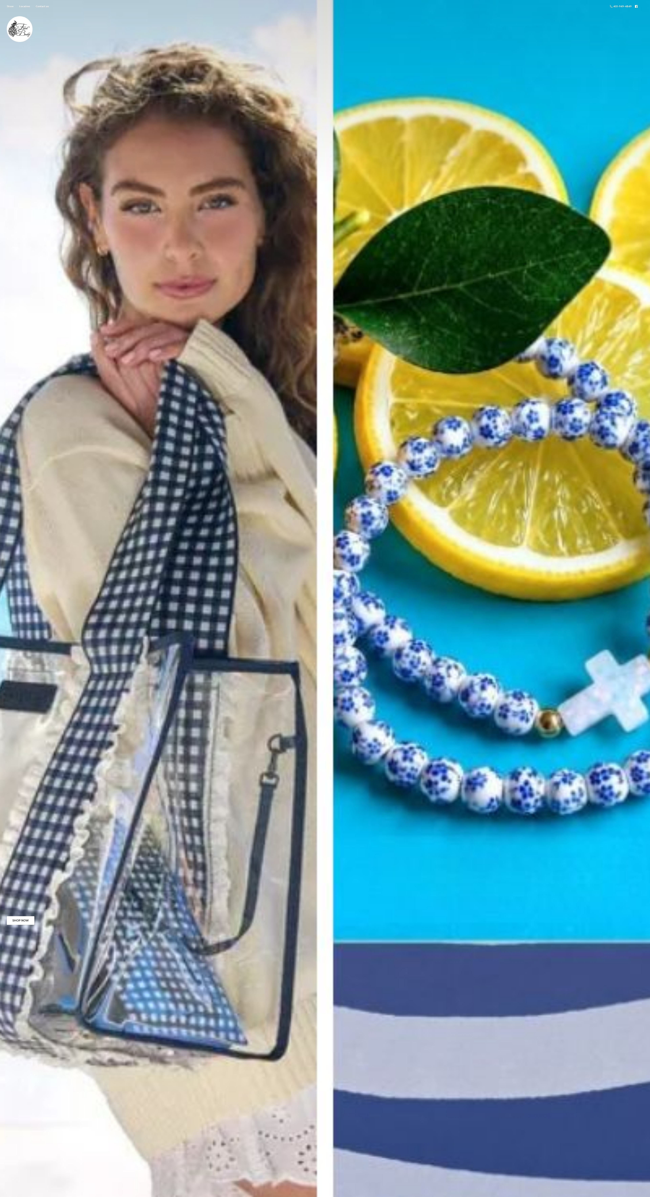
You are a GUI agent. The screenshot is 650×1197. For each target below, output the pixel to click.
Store (10, 6)
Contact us (42, 6)
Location (24, 6)
